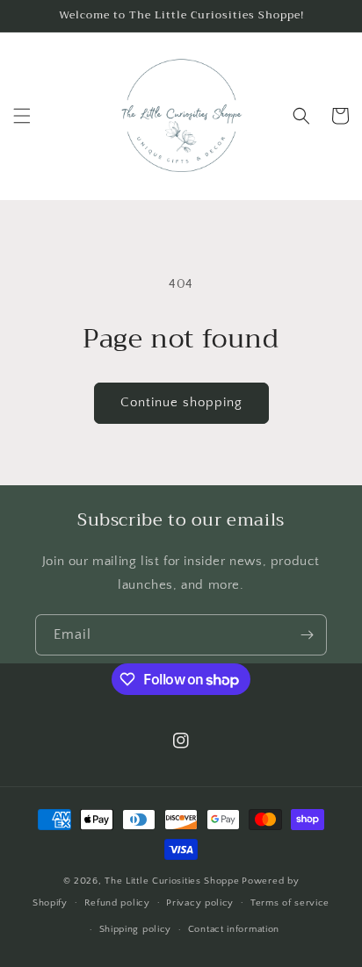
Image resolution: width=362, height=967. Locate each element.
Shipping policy (135, 929)
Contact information (233, 929)
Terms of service (289, 903)
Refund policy (117, 903)
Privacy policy (200, 903)
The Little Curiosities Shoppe (172, 881)
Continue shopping (181, 402)
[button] (22, 116)
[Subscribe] (306, 634)
